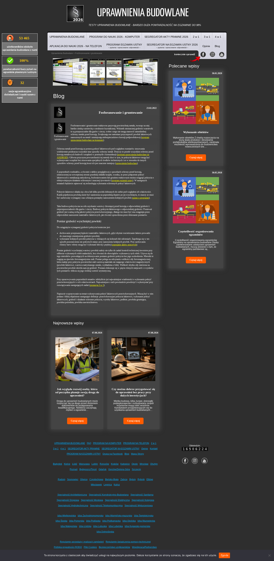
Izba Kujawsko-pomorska (137, 526)
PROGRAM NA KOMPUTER (107, 443)
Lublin (95, 464)
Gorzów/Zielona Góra (119, 469)
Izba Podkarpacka (111, 521)
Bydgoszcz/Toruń (88, 469)
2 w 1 (196, 36)
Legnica (108, 484)
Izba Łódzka (85, 526)
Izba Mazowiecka (146, 521)
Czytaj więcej (77, 421)
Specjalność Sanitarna (141, 494)
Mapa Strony (137, 454)
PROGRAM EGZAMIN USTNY (124, 46)
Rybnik (141, 479)
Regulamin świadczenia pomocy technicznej (128, 541)
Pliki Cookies (90, 547)
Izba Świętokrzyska (143, 515)
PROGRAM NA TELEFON (136, 443)
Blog (217, 46)
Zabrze (123, 479)
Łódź (74, 464)
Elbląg (150, 479)
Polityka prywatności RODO (68, 547)
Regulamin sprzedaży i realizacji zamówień (82, 541)
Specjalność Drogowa (68, 500)
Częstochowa (96, 479)
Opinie (206, 46)
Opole (135, 464)
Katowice (125, 464)
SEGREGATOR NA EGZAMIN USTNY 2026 (172, 46)
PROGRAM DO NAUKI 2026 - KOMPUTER (114, 36)
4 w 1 (218, 36)
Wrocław (144, 464)
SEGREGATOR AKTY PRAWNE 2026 (166, 36)
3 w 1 (207, 36)
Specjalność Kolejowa (143, 500)
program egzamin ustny (122, 180)
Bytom (132, 479)
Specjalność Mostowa (92, 500)
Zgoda (224, 555)
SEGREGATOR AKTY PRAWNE (84, 448)
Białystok (57, 464)
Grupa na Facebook (113, 454)
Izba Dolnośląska (105, 531)
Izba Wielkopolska (66, 515)
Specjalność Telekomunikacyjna (106, 505)
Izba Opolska (129, 521)
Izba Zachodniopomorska (90, 515)
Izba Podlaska (93, 521)
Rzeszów (104, 464)
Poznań (74, 469)
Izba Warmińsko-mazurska (118, 515)
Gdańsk (102, 469)
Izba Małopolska (69, 526)
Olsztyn (154, 464)
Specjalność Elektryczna (117, 500)
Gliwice (84, 479)
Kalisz (117, 484)
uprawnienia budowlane (126, 163)
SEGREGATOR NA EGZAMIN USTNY (120, 448)
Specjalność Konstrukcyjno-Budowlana (109, 494)
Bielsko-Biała (112, 479)
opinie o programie (140, 198)
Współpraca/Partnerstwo (144, 547)
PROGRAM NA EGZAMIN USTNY (84, 454)
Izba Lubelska (116, 526)
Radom (61, 479)
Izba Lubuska (100, 526)
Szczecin (136, 469)
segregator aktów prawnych (124, 244)
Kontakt (154, 448)
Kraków (115, 464)
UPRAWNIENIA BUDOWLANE (67, 36)
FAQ (89, 443)
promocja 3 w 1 (97, 285)
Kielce (67, 464)
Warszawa (84, 464)
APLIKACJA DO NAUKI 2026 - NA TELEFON (76, 46)
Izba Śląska (61, 521)
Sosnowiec (72, 479)
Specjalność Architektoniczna (72, 494)
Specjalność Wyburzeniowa (139, 505)
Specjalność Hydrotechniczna (73, 505)
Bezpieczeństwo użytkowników (114, 547)
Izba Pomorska (76, 521)
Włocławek (96, 484)
